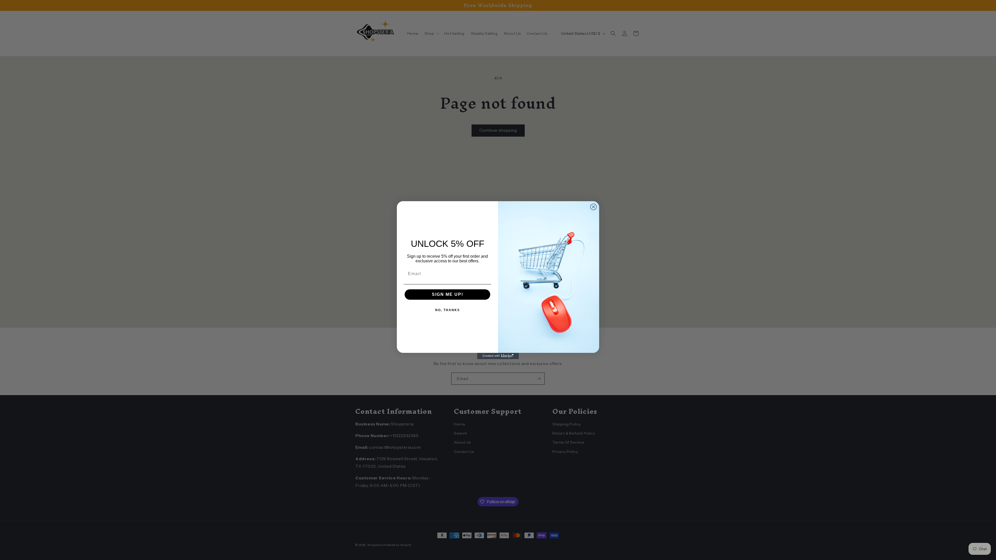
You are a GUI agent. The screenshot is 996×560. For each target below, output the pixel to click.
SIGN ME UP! (447, 294)
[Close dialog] (593, 207)
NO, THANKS (447, 310)
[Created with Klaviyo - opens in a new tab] (498, 356)
